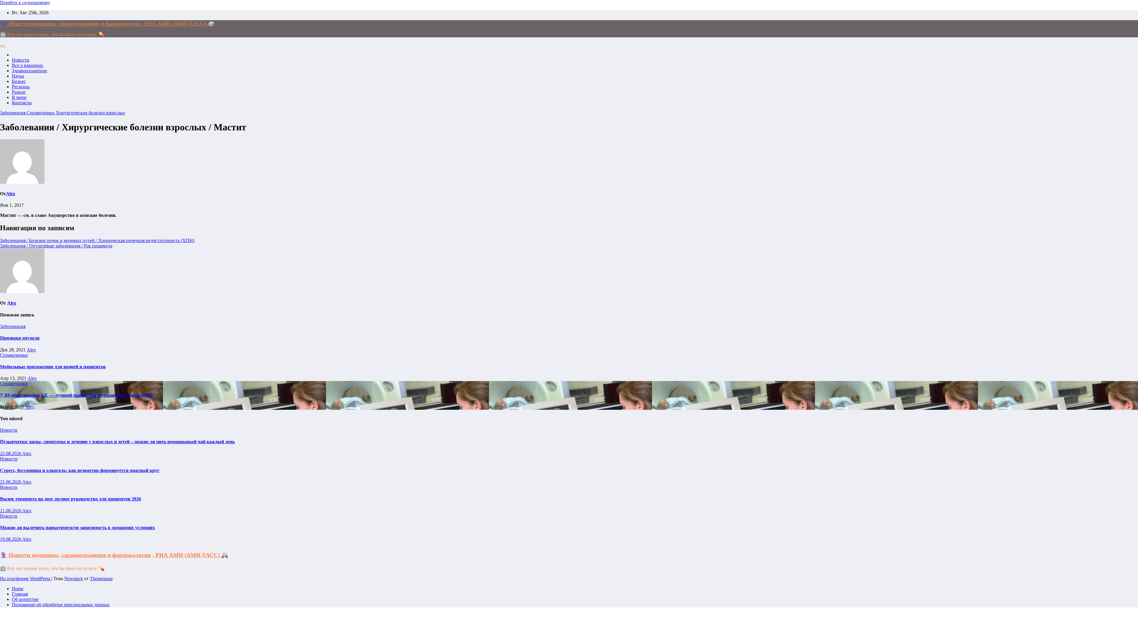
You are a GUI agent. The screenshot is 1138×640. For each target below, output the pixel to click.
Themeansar (101, 578)
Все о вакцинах (27, 65)
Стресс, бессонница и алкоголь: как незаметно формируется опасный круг (79, 470)
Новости (20, 60)
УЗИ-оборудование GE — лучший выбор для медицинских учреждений (76, 395)
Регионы (21, 86)
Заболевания (13, 112)
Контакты (22, 102)
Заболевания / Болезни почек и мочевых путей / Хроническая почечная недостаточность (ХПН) (97, 240)
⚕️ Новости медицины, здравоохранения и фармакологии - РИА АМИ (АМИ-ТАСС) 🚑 (107, 23)
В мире (19, 97)
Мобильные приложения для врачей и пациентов (53, 366)
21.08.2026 (11, 481)
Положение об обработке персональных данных (61, 604)
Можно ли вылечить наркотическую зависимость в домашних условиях (77, 527)
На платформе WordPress (25, 578)
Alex (10, 193)
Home (17, 588)
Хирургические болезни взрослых (90, 112)
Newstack (73, 578)
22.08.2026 (11, 453)
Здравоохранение (29, 70)
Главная (20, 593)
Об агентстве (25, 599)
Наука (18, 76)
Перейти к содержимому (25, 2)
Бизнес (19, 81)
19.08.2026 (11, 539)
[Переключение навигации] (2, 46)
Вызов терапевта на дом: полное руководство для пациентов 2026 (70, 498)
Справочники (41, 112)
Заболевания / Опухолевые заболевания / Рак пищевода (56, 245)
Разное (18, 92)
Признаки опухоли (19, 337)
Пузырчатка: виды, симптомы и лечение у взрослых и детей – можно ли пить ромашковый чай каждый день (117, 441)
